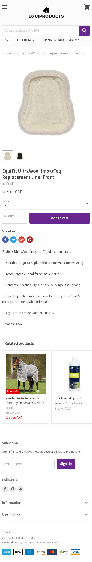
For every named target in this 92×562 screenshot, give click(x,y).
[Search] (84, 31)
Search (6, 532)
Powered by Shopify (47, 542)
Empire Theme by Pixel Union (18, 542)
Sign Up (66, 464)
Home (6, 53)
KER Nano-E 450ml (68, 398)
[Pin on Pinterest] (30, 239)
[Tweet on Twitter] (13, 239)
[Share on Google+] (21, 239)
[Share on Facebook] (5, 239)
